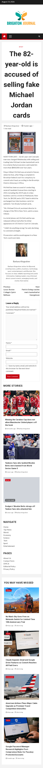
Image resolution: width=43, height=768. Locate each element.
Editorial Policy (9, 566)
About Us (7, 558)
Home (5, 527)
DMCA (6, 564)
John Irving (19, 625)
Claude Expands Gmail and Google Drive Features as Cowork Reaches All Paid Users (21, 662)
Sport (21, 47)
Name (9, 343)
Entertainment (9, 546)
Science (6, 538)
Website (9, 358)
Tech (5, 540)
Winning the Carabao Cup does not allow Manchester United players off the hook (21, 422)
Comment (10, 313)
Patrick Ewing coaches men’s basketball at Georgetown (31, 291)
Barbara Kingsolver (13, 126)
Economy (7, 535)
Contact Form (8, 561)
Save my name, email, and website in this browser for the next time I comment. (21, 368)
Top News (7, 530)
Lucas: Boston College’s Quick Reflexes (9, 291)
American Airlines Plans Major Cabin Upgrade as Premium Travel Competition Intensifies (21, 706)
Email (8, 350)
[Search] (39, 36)
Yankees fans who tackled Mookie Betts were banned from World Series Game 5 (20, 466)
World (5, 532)
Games (8, 590)
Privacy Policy (9, 569)
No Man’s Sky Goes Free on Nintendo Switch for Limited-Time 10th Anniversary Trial (20, 619)
